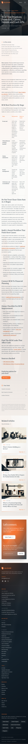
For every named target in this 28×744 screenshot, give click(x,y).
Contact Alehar (17, 349)
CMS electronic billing (8, 361)
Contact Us (4, 706)
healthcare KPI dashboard (9, 335)
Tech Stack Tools (5, 677)
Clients (3, 702)
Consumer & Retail (5, 645)
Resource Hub (5, 688)
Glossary (3, 694)
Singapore (5, 730)
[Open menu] (25, 2)
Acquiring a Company (6, 605)
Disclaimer (24, 739)
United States (6, 721)
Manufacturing (5, 649)
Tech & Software (5, 643)
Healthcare (4, 635)
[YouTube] (5, 581)
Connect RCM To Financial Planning (9, 50)
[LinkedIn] (3, 581)
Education (4, 653)
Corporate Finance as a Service (8, 595)
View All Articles (5, 424)
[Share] (8, 28)
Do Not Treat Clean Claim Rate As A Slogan (11, 46)
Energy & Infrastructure (6, 647)
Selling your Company (6, 603)
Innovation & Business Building (8, 610)
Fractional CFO (5, 597)
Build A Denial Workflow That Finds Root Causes (12, 48)
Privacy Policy (4, 741)
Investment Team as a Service (8, 612)
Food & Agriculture (5, 637)
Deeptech (4, 655)
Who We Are (4, 700)
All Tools (3, 667)
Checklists (4, 690)
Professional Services (6, 633)
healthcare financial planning (13, 297)
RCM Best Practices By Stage (8, 44)
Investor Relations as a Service (8, 599)
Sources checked (5, 55)
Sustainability (4, 661)
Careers (3, 704)
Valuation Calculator (6, 669)
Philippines (18, 727)
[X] (8, 581)
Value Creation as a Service (7, 593)
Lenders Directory (5, 673)
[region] (14, 155)
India (12, 727)
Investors (3, 626)
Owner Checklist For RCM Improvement (10, 51)
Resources (4, 10)
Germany (23, 721)
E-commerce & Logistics (7, 641)
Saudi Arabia (5, 727)
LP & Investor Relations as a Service (9, 614)
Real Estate (4, 651)
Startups (3, 622)
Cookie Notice (13, 741)
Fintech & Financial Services (7, 631)
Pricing (3, 684)
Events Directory (5, 675)
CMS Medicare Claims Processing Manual (13, 364)
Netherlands (5, 724)
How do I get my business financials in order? (15, 12)
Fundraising (4, 601)
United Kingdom (14, 721)
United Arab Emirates (15, 724)
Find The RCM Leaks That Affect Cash (10, 53)
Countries (4, 686)
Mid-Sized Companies (6, 624)
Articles (9, 10)
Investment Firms (5, 659)
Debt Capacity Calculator (7, 671)
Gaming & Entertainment (7, 639)
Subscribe (21, 553)
